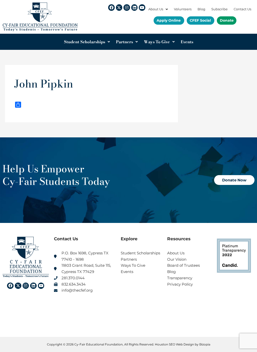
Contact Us (242, 9)
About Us (155, 9)
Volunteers (182, 9)
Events (187, 42)
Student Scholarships (84, 42)
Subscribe (219, 9)
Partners (124, 42)
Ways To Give (157, 42)
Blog (201, 9)
